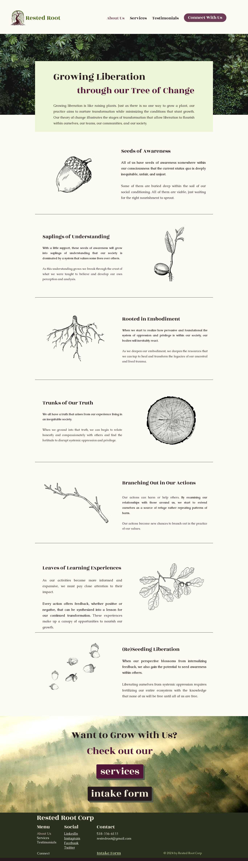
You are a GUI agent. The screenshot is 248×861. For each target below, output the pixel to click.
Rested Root (43, 17)
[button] (138, 18)
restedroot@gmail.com (114, 838)
